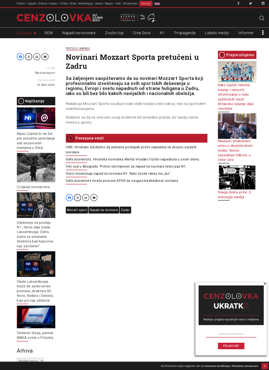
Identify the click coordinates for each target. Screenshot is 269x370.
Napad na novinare (104, 210)
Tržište (63, 3)
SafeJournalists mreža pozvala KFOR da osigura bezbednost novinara (122, 181)
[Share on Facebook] (20, 56)
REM (49, 33)
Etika (73, 3)
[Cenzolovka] (60, 17)
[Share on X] (28, 56)
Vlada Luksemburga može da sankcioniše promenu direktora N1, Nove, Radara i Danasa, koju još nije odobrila (35, 291)
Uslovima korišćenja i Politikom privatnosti (231, 366)
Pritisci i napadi (26, 3)
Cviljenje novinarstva (33, 187)
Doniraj (145, 3)
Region (109, 3)
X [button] (265, 366)
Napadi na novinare (79, 33)
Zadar (125, 210)
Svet (118, 3)
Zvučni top (114, 33)
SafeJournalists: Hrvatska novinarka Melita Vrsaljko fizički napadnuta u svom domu (132, 159)
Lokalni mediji (217, 33)
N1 (162, 33)
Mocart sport (77, 210)
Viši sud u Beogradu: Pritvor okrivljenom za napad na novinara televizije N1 (126, 166)
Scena (99, 3)
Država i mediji (48, 3)
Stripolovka (130, 3)
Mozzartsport (45, 72)
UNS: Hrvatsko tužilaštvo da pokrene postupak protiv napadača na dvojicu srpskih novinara (131, 149)
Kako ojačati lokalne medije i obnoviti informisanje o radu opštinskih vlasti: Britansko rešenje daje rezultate (235, 97)
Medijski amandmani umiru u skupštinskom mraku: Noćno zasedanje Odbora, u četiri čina (235, 150)
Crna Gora (141, 33)
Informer (246, 33)
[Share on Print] (36, 56)
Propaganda (184, 33)
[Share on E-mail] (45, 56)
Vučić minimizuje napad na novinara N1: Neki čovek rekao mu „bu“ (118, 174)
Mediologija (86, 3)
